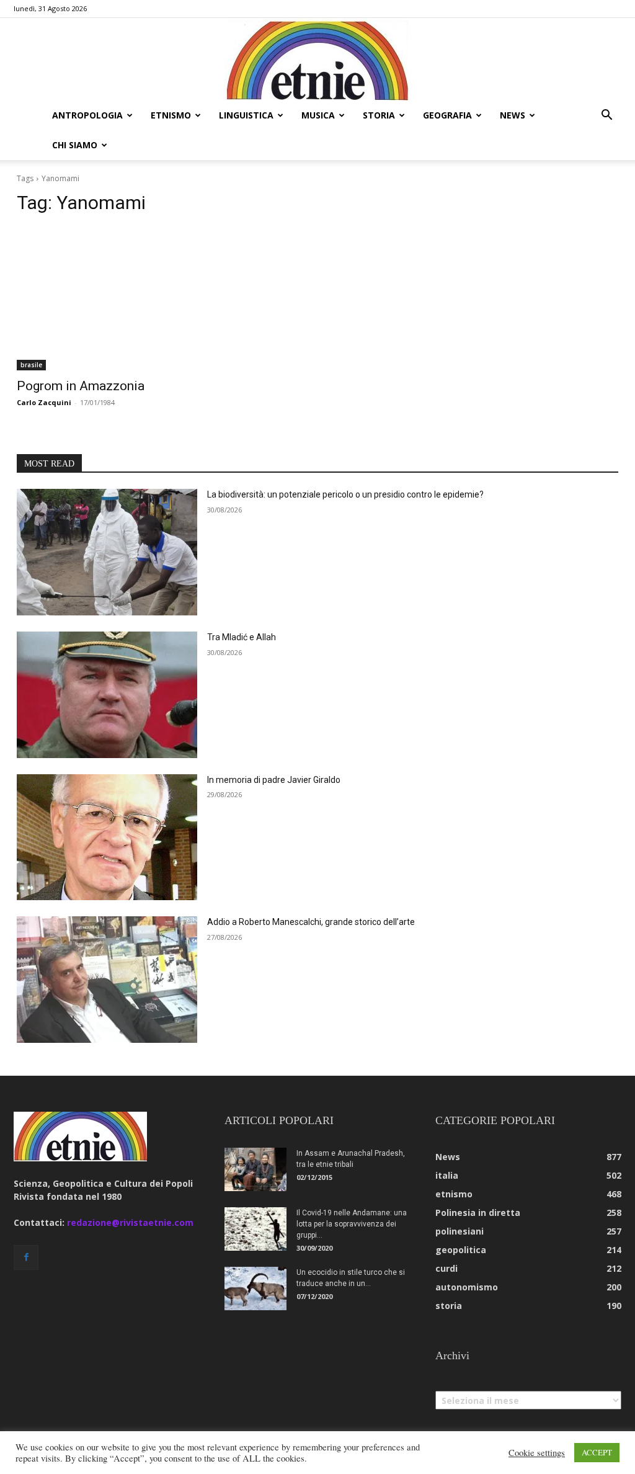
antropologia (87, 115)
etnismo (171, 115)
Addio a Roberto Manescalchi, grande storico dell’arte (311, 922)
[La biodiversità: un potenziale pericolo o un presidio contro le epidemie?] (107, 552)
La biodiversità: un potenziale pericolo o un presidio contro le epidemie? (345, 494)
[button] (606, 116)
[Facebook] (26, 1257)
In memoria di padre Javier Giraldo (273, 780)
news (512, 115)
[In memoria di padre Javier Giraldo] (107, 837)
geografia (447, 115)
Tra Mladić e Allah (241, 637)
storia (379, 115)
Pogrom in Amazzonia (80, 385)
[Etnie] (317, 59)
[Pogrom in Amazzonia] (161, 298)
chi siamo (74, 145)
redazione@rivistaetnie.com (130, 1222)
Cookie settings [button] (536, 1452)
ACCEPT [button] (597, 1452)
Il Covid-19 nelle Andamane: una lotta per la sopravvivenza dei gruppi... (351, 1224)
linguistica (246, 115)
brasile (31, 364)
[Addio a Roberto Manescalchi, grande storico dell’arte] (107, 979)
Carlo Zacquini (44, 402)
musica (318, 115)
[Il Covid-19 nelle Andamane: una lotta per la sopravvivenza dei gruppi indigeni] (255, 1229)
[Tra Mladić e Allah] (107, 695)
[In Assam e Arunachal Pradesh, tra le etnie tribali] (255, 1169)
